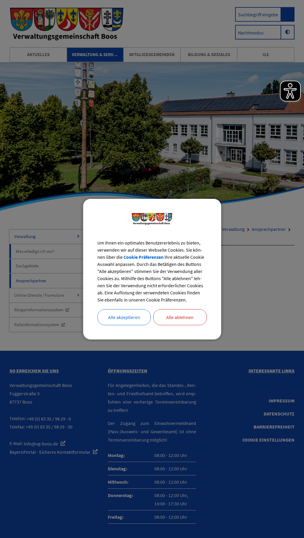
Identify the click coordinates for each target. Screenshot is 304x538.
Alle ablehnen (180, 317)
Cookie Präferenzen (144, 257)
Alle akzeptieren (124, 317)
